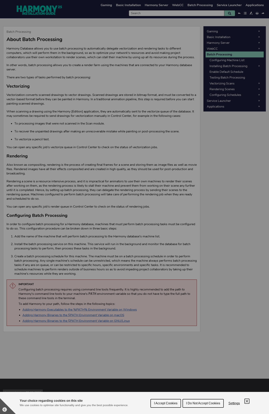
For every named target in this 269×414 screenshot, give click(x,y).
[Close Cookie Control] (247, 401)
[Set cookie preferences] (8, 406)
